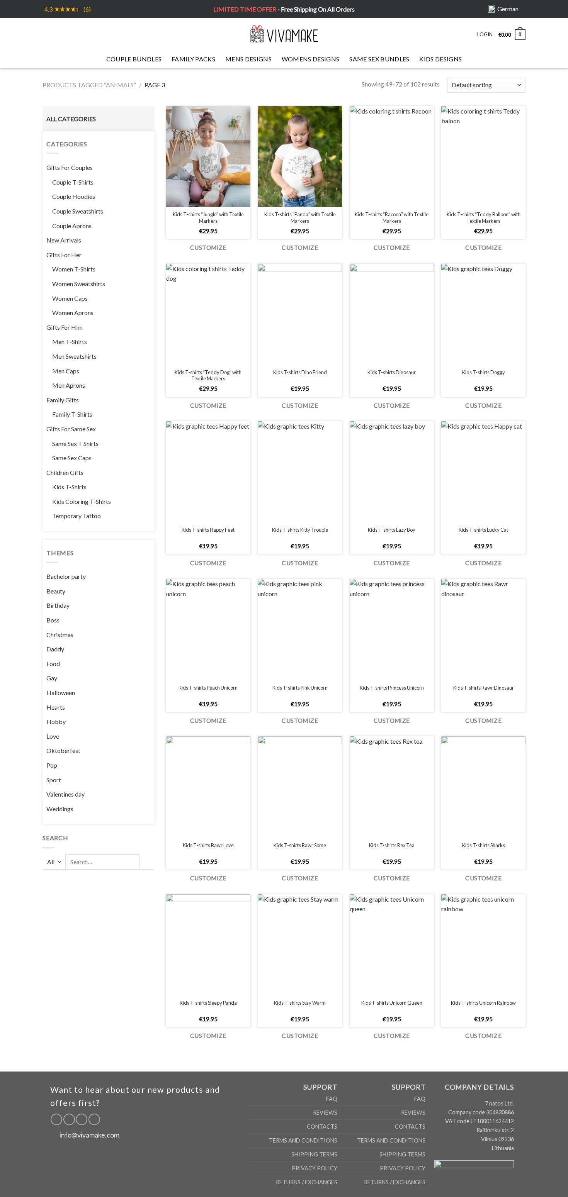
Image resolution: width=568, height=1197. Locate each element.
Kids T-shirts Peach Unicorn (208, 688)
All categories (71, 118)
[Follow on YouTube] (94, 1119)
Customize (208, 247)
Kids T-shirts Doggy (483, 372)
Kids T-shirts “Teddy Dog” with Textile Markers (208, 375)
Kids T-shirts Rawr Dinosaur (483, 688)
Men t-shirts (69, 341)
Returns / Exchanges (306, 1182)
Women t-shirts (73, 269)
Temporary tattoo (76, 515)
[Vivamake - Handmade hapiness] (284, 33)
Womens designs (310, 59)
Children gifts (64, 472)
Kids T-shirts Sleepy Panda (208, 1003)
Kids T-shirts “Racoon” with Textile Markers (392, 217)
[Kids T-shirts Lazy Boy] (392, 471)
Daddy (55, 649)
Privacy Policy (314, 1168)
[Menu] (47, 33)
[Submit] (147, 862)
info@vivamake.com (89, 1135)
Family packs (193, 59)
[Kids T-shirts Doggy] (483, 314)
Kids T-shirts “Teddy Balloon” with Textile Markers (483, 217)
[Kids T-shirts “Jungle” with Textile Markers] (208, 156)
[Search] (60, 33)
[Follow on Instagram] (69, 1119)
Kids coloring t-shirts (81, 501)
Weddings (59, 808)
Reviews (325, 1112)
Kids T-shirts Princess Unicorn (392, 688)
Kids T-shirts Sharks (483, 845)
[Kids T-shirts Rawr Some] (300, 786)
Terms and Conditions (303, 1140)
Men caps (65, 371)
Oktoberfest (63, 750)
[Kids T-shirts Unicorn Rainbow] (483, 944)
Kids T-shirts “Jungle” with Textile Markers (208, 217)
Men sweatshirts (74, 356)
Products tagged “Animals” (89, 84)
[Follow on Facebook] (56, 1119)
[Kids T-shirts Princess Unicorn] (392, 629)
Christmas (59, 634)
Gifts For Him (64, 327)
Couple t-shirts (73, 182)
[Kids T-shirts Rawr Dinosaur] (483, 629)
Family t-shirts (72, 414)
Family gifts (62, 400)
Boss (53, 620)
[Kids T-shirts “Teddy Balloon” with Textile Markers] (483, 156)
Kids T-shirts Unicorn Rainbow (483, 1003)
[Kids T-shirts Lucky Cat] (483, 471)
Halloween (60, 692)
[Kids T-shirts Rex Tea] (392, 786)
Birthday (58, 605)
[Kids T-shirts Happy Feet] (208, 471)
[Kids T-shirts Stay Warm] (300, 944)
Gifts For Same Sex (71, 428)
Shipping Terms (314, 1154)
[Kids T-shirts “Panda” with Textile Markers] (300, 156)
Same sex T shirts (75, 443)
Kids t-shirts (69, 486)
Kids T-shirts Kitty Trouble (300, 530)
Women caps (70, 298)
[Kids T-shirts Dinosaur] (392, 314)
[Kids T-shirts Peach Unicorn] (208, 629)
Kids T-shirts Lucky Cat (483, 530)
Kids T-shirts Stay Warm (300, 1003)
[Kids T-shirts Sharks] (483, 786)
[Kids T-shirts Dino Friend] (300, 314)
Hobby (56, 721)
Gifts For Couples (69, 167)
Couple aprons (72, 225)
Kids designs (440, 59)
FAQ (331, 1098)
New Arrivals (63, 240)
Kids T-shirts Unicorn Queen (391, 1003)
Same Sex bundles (379, 59)
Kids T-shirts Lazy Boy (391, 530)
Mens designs (248, 59)
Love (52, 736)
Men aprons (68, 385)
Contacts (322, 1126)
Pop (51, 765)
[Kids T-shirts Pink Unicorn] (300, 629)
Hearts (55, 707)
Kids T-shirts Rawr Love (208, 845)
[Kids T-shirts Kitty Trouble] (300, 471)
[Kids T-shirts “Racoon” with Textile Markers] (392, 156)
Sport (53, 779)
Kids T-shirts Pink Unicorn (300, 688)
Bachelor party (66, 576)
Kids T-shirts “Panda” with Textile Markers (300, 217)
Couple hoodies (73, 196)
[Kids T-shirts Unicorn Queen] (392, 944)
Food (53, 663)
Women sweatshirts (78, 283)
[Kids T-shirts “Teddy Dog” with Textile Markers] (208, 314)
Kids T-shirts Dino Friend (300, 372)
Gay (51, 678)
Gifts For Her (64, 254)
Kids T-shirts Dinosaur (391, 372)
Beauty (55, 591)
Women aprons (73, 312)
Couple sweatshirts (77, 211)
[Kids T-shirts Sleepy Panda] (208, 944)
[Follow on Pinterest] (81, 1119)
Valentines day (65, 794)
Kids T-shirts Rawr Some (300, 845)
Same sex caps (72, 457)
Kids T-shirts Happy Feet (208, 530)
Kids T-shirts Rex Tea (392, 845)
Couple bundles (134, 59)
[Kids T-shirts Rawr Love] (208, 786)
